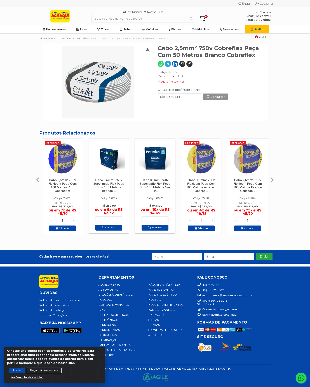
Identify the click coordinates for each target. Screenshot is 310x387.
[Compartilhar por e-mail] (182, 64)
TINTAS (155, 325)
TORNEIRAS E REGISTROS (165, 330)
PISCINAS (154, 299)
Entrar (246, 3)
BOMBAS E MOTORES (113, 304)
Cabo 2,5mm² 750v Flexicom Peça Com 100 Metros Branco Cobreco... (247, 185)
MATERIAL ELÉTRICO (162, 294)
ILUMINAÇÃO (108, 340)
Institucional (134, 12)
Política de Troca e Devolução (59, 300)
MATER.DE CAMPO (161, 289)
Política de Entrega (52, 310)
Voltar (264, 37)
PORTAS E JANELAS (161, 309)
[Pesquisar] (191, 18)
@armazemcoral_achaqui (219, 309)
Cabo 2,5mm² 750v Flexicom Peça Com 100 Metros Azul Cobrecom (62, 185)
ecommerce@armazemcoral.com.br (227, 295)
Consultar (217, 97)
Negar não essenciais (44, 370)
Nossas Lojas (154, 12)
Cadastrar (266, 3)
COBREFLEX (175, 76)
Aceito (17, 370)
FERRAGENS (107, 325)
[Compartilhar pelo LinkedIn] (175, 64)
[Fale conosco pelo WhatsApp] (301, 378)
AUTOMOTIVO (108, 289)
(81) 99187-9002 (259, 20)
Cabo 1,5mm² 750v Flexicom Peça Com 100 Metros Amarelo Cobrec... (201, 185)
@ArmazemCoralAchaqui (219, 314)
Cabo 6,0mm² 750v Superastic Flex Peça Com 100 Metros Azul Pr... (155, 185)
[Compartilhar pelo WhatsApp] (161, 64)
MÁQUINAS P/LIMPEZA (164, 284)
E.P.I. (101, 309)
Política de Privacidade (54, 305)
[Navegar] (38, 180)
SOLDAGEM (156, 315)
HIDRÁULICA (107, 335)
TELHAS (153, 320)
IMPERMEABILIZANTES (114, 345)
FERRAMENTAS (109, 330)
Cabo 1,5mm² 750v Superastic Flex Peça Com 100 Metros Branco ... (108, 185)
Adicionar (63, 228)
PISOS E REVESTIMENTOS (165, 304)
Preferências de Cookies (27, 377)
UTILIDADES (156, 335)
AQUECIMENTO (109, 284)
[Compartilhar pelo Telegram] (168, 64)
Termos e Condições (53, 315)
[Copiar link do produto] (189, 64)
